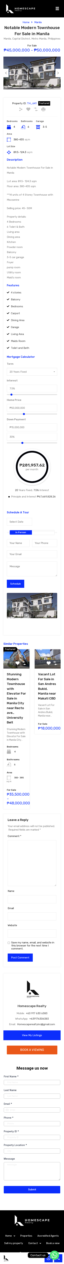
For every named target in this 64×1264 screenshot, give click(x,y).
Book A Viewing (32, 1050)
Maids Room (18, 341)
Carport (15, 313)
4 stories (16, 292)
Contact (33, 1243)
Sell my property (13, 1243)
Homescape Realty (32, 1006)
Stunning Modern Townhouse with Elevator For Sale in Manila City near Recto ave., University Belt (16, 698)
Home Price (14, 400)
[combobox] (32, 372)
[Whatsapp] (54, 1255)
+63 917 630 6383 (36, 1013)
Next (58, 73)
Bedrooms (17, 306)
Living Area (17, 334)
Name (11, 891)
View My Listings (32, 1035)
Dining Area (17, 320)
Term (10, 363)
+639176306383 (39, 1018)
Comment (14, 836)
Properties (26, 1235)
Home (26, 22)
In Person (20, 532)
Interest (12, 380)
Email (11, 908)
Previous (6, 73)
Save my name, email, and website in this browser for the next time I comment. (32, 945)
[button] (57, 8)
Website (12, 925)
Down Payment (16, 419)
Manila (38, 22)
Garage (15, 327)
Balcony (15, 299)
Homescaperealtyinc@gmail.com (36, 1024)
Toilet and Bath (20, 347)
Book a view (53, 1243)
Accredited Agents (48, 1235)
